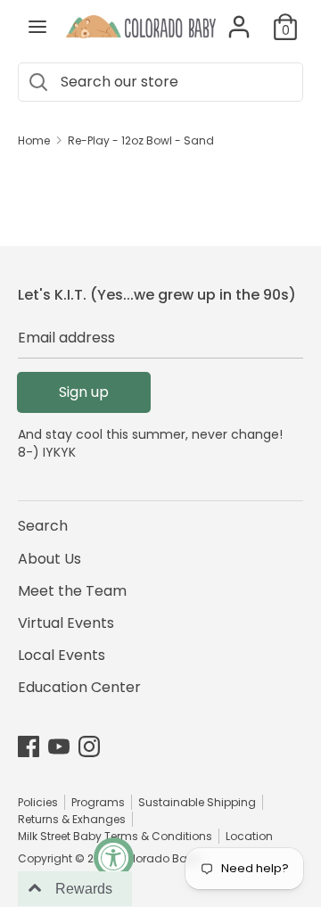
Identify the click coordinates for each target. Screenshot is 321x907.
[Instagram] (89, 746)
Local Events (61, 655)
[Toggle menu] (37, 26)
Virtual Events (66, 623)
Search (43, 525)
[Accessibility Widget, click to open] (114, 857)
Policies (38, 802)
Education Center (79, 687)
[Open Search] (37, 82)
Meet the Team (72, 591)
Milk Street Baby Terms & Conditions (115, 836)
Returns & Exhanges (72, 819)
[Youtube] (59, 746)
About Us (49, 558)
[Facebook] (28, 746)
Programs (98, 802)
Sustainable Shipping (197, 802)
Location (249, 836)
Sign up (84, 392)
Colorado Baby (159, 858)
